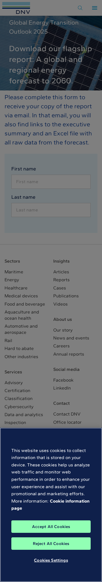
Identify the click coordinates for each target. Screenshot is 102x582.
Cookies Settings (51, 560)
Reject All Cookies (51, 543)
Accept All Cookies (51, 526)
